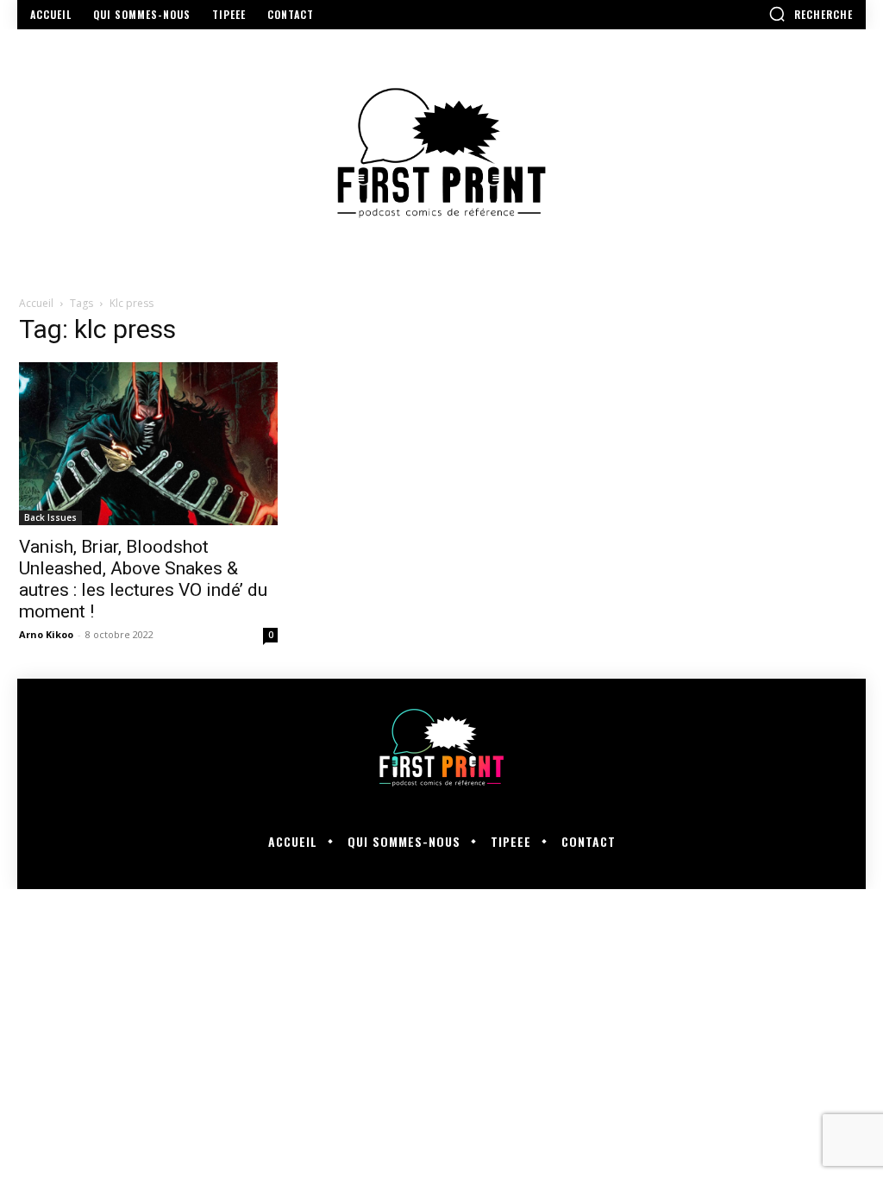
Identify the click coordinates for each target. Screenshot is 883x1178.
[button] (810, 13)
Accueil (36, 303)
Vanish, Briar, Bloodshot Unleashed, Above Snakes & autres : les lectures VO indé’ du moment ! (143, 579)
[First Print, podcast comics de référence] (441, 153)
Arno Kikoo (46, 634)
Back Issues (50, 517)
